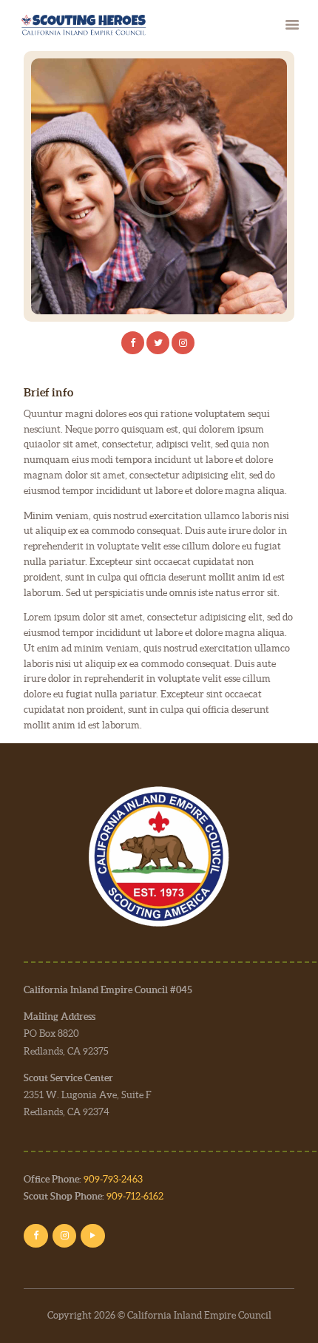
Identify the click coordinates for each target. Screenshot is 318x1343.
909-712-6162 (134, 1196)
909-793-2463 (113, 1179)
